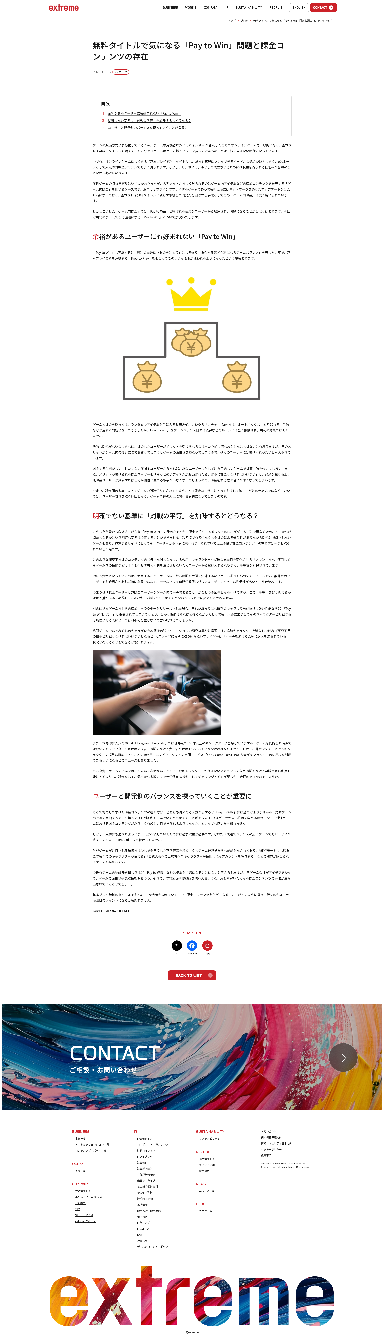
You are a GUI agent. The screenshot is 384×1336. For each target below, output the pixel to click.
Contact (320, 7)
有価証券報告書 (146, 1174)
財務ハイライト (146, 1150)
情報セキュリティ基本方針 (276, 1143)
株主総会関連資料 (147, 1186)
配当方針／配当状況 (149, 1210)
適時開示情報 (145, 1198)
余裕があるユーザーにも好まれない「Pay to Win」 (144, 113)
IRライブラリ (144, 1156)
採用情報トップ (208, 1158)
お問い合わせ (269, 1131)
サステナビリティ (209, 1138)
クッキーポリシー (271, 1149)
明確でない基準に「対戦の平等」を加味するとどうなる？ (149, 120)
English (299, 7)
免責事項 (142, 1240)
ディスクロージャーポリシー (154, 1246)
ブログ (244, 20)
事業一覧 (80, 1138)
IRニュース (143, 1228)
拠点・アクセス (84, 1215)
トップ (232, 20)
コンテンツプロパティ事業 (90, 1150)
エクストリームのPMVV (88, 1196)
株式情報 (142, 1204)
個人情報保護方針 (271, 1137)
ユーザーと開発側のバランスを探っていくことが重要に (148, 127)
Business (170, 7)
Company (211, 7)
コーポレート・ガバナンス (152, 1144)
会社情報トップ (84, 1190)
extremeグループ (85, 1221)
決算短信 (142, 1162)
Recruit (275, 7)
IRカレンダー (144, 1222)
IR (227, 7)
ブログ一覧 (205, 1211)
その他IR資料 (144, 1192)
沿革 (77, 1209)
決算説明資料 (145, 1168)
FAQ (139, 1234)
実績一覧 (80, 1170)
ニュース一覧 (207, 1190)
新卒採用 (204, 1170)
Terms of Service (296, 1166)
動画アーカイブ (146, 1180)
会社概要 (80, 1203)
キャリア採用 (207, 1164)
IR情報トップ (144, 1138)
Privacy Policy (276, 1166)
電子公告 (142, 1216)
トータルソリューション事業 (92, 1144)
